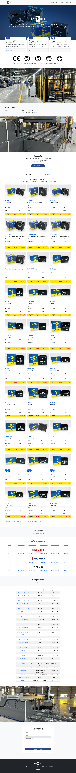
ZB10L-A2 (53, 335)
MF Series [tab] (28, 174)
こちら (41, 161)
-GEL (25, 600)
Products (58, 2)
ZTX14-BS (30, 335)
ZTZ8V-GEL (25, 644)
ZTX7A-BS (30, 301)
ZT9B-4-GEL (25, 627)
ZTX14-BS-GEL (25, 608)
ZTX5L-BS (53, 268)
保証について (9, 50)
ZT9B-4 (52, 402)
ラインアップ (32, 50)
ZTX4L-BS (30, 268)
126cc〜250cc (32, 545)
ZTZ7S (52, 436)
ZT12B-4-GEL (25, 622)
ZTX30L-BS (8, 234)
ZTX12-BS (8, 335)
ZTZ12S (29, 470)
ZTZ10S (7, 470)
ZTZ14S (52, 200)
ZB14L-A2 (30, 369)
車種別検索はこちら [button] (38, 166)
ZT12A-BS (8, 200)
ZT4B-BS (30, 503)
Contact (63, 2)
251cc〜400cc (44, 545)
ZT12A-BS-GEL (25, 677)
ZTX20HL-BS (54, 234)
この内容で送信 (38, 749)
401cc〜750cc (55, 545)
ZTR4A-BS (53, 503)
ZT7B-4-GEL (25, 619)
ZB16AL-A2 (8, 436)
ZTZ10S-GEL (25, 639)
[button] (8, 214)
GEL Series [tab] (47, 174)
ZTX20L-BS (31, 436)
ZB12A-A (8, 369)
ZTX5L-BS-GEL (25, 595)
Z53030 (7, 268)
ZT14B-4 (30, 200)
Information (52, 2)
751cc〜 (66, 545)
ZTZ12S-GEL (25, 642)
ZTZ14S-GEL (25, 660)
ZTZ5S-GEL (24, 647)
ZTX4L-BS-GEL (25, 592)
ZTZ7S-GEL (24, 637)
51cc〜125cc (21, 545)
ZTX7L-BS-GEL (25, 598)
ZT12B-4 (8, 402)
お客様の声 (68, 2)
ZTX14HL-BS (31, 234)
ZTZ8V (52, 470)
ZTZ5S (7, 503)
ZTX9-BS (53, 301)
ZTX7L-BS (8, 301)
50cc (9, 545)
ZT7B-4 (52, 369)
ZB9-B (29, 402)
